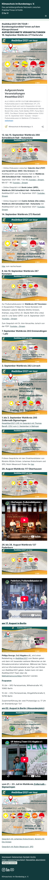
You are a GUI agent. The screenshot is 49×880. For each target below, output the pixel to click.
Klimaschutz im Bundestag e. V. (18, 3)
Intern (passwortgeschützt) (13, 860)
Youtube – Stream (20, 182)
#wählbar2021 (21, 658)
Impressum (6, 857)
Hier (3, 266)
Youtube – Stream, (36, 180)
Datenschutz (17, 857)
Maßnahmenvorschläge (12, 676)
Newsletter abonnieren (35, 860)
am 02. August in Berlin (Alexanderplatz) (23, 708)
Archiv (33, 857)
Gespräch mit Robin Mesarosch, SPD (17, 846)
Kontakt (26, 857)
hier (32, 464)
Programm (6, 680)
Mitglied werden (9, 863)
